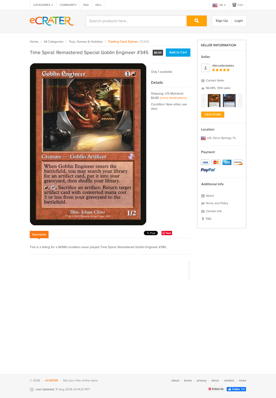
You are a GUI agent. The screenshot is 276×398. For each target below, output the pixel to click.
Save (168, 233)
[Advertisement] (108, 270)
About (209, 195)
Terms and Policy (216, 203)
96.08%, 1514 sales (218, 88)
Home (34, 42)
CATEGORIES (42, 5)
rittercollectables (223, 65)
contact (229, 380)
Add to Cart (178, 52)
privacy (202, 380)
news (242, 380)
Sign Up (222, 21)
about (175, 380)
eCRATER (51, 380)
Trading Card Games (123, 42)
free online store (86, 380)
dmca (215, 380)
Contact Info (213, 211)
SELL (98, 5)
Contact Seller (214, 80)
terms (188, 380)
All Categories (53, 42)
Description (39, 234)
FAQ (86, 5)
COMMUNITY (68, 5)
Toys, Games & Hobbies (86, 42)
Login (239, 21)
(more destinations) (173, 98)
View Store (212, 114)
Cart (240, 5)
